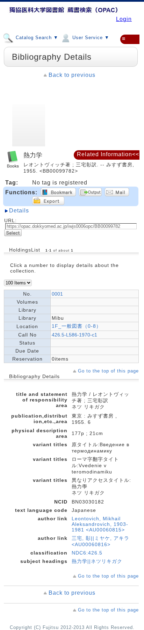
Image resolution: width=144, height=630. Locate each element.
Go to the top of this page (108, 371)
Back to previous (72, 75)
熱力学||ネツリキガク (97, 561)
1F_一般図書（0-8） (76, 326)
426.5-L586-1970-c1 (74, 335)
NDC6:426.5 (87, 553)
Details (19, 210)
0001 (57, 294)
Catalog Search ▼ (36, 38)
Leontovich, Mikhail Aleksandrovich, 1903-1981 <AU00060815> (100, 524)
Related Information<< (108, 154)
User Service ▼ (90, 38)
